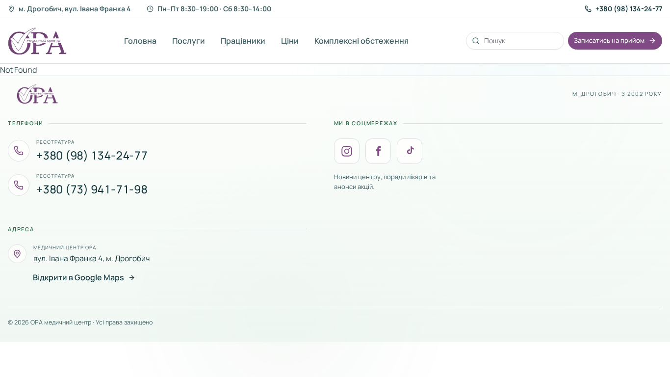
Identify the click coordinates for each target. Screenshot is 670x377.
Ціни (290, 40)
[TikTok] (409, 151)
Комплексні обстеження (361, 40)
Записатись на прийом (609, 40)
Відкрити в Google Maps (78, 277)
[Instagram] (347, 151)
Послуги (188, 40)
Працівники (243, 40)
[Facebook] (378, 151)
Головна (140, 40)
